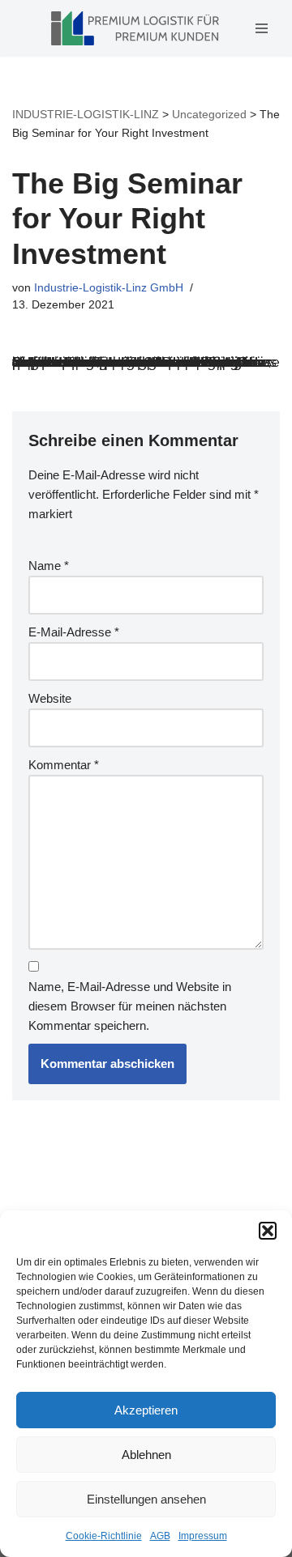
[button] (268, 1231)
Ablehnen (146, 1454)
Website (49, 698)
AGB (160, 1536)
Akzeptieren (146, 1410)
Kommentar (63, 765)
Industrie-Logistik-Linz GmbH (108, 288)
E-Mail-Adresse (73, 632)
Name (48, 565)
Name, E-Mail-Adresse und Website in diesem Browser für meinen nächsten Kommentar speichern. (129, 1006)
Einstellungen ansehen (146, 1499)
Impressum (202, 1536)
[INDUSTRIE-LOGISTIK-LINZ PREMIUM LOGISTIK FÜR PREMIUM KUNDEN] (135, 28)
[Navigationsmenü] (261, 28)
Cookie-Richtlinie (104, 1536)
